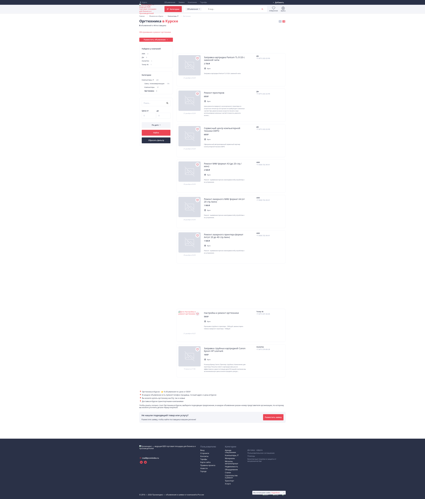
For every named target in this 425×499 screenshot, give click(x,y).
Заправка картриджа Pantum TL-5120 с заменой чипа (224, 58)
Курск (144, 2)
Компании (192, 2)
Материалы (230, 458)
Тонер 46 (147, 65)
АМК (145, 54)
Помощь (251, 456)
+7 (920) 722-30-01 (263, 165)
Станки (228, 472)
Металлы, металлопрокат (231, 462)
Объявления (169, 2)
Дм (144, 57)
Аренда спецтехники (230, 451)
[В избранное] (197, 58)
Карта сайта (205, 462)
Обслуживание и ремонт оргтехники (155, 32)
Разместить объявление (155, 39)
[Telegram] (145, 462)
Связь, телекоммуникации (156, 84)
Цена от (145, 111)
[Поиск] (262, 9)
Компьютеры (151, 87)
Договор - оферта (255, 450)
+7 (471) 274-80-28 (263, 349)
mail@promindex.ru (150, 458)
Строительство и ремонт (231, 476)
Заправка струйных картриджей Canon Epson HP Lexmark (224, 349)
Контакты (204, 456)
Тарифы (203, 2)
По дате (155, 125)
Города (203, 471)
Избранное (273, 11)
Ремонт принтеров (214, 92)
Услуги (228, 483)
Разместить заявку (273, 417)
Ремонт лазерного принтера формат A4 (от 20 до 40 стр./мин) (223, 236)
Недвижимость (231, 466)
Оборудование (231, 469)
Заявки (182, 2)
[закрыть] (284, 493)
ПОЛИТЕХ (147, 61)
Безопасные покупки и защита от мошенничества (261, 460)
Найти (156, 132)
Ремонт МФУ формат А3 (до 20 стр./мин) (222, 165)
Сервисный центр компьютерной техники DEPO (222, 129)
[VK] (141, 462)
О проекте (204, 453)
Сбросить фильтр (156, 140)
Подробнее (275, 493)
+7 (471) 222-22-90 (263, 58)
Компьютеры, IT (150, 80)
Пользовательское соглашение (260, 453)
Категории (174, 9)
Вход (202, 450)
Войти (283, 11)
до (158, 111)
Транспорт (229, 481)
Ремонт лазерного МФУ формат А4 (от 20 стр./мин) (224, 200)
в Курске (170, 21)
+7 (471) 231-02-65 (263, 314)
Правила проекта (207, 465)
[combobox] (232, 9)
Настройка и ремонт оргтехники (221, 313)
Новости (204, 468)
